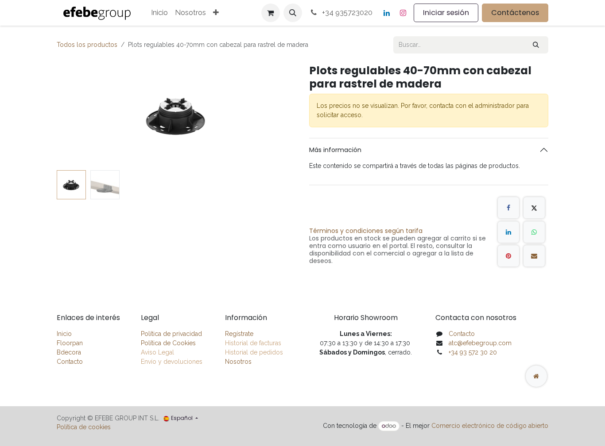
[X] (534, 207)
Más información (335, 149)
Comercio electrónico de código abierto (489, 425)
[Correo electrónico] (534, 256)
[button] (292, 13)
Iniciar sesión (446, 13)
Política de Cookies (168, 343)
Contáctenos (515, 13)
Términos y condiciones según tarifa (366, 230)
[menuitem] (159, 13)
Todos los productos (87, 44)
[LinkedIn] (387, 13)
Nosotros (238, 361)
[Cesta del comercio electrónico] (270, 13)
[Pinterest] (508, 256)
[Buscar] (536, 44)
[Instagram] (403, 13)
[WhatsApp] (534, 232)
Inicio (64, 333)
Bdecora (69, 352)
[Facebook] (508, 207)
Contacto (70, 361)
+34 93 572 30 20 (473, 352)
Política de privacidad (171, 333)
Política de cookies (84, 427)
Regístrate (239, 333)
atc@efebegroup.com (480, 343)
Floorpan (70, 343)
